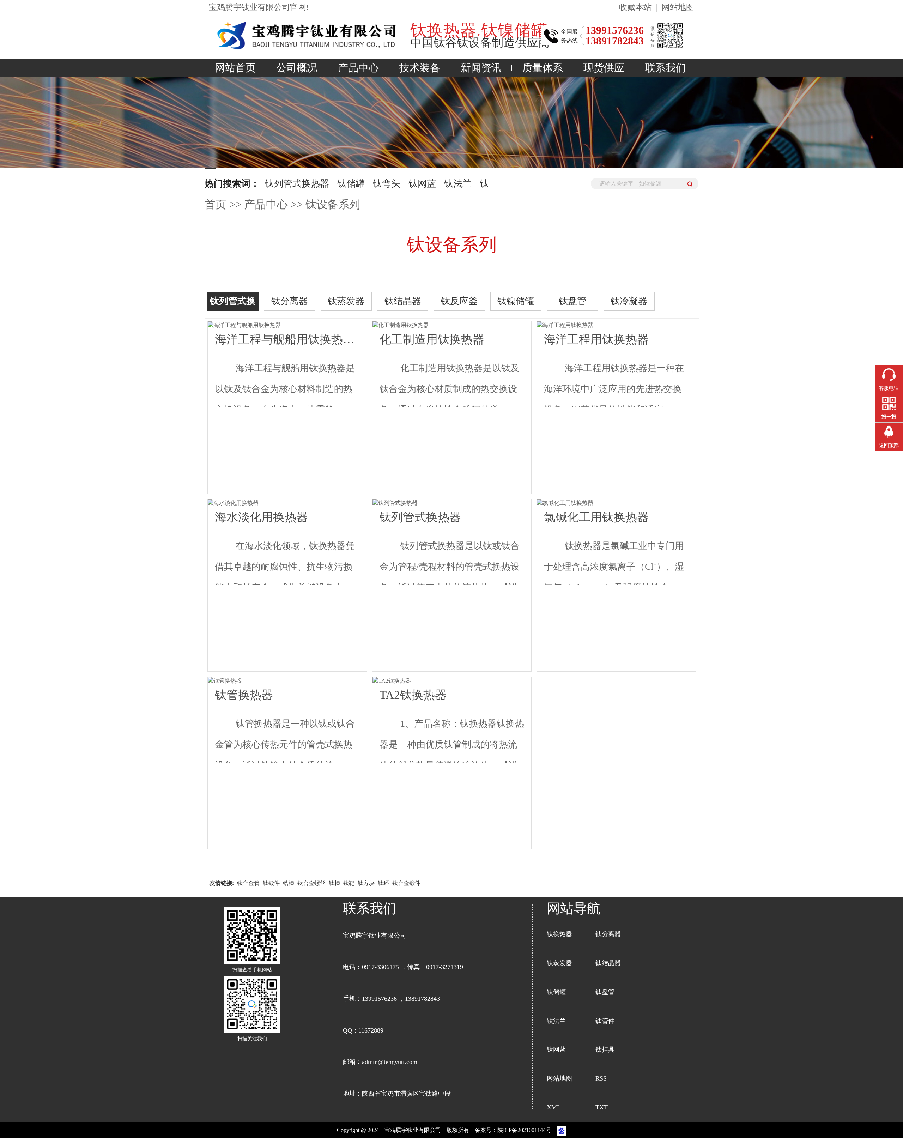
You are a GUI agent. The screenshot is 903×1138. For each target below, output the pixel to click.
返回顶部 (889, 445)
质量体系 (542, 67)
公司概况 (296, 67)
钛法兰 (458, 183)
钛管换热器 (244, 694)
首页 (215, 205)
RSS (601, 1078)
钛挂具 (604, 1049)
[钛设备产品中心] (451, 158)
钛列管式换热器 (297, 183)
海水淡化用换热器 (261, 516)
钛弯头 (386, 183)
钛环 (383, 883)
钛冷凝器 (629, 301)
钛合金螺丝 (311, 883)
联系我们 (665, 67)
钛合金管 (248, 883)
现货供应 (603, 67)
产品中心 (358, 67)
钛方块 (366, 883)
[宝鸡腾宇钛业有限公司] (303, 36)
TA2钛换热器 (413, 694)
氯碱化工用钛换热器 (596, 516)
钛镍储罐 (515, 301)
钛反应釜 (459, 301)
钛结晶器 (402, 301)
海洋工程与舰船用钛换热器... (287, 339)
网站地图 (678, 7)
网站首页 (235, 67)
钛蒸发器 (346, 301)
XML (554, 1107)
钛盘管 (572, 301)
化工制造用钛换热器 (432, 339)
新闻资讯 (481, 67)
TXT (601, 1107)
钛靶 (348, 883)
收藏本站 (635, 7)
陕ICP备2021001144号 (525, 1130)
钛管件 (604, 1020)
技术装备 (419, 67)
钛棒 (334, 883)
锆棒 (288, 883)
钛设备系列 (332, 205)
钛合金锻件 (406, 883)
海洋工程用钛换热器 (596, 339)
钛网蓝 (422, 183)
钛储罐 (351, 183)
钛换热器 (559, 934)
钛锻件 (271, 883)
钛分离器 (289, 301)
